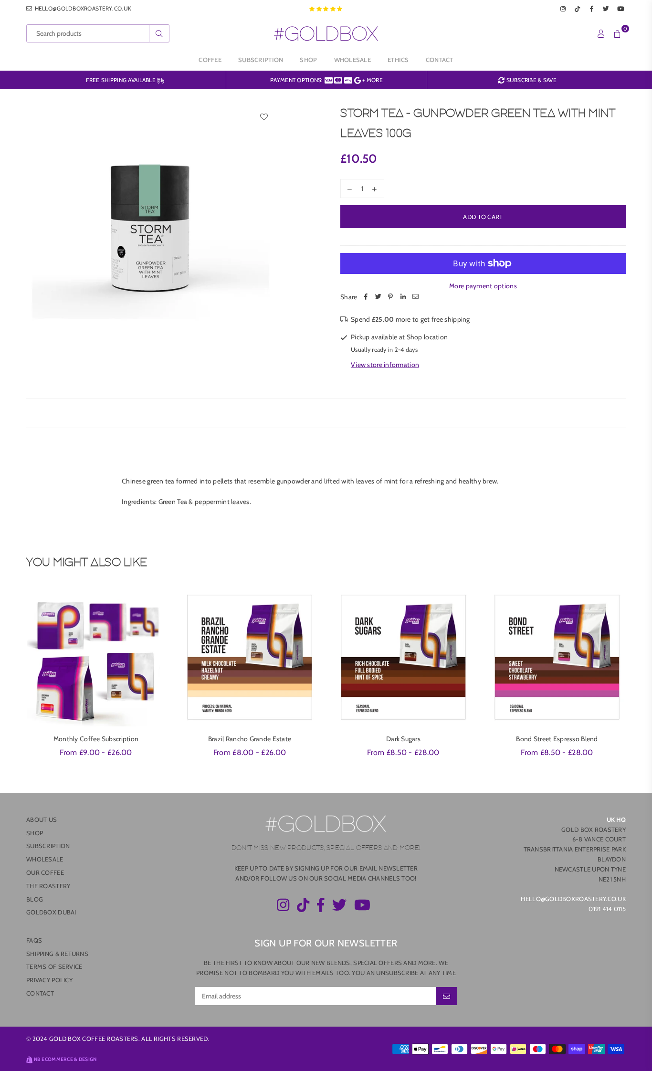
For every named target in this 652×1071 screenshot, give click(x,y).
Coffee (210, 59)
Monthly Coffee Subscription (96, 739)
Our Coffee (45, 872)
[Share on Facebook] (365, 297)
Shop (308, 59)
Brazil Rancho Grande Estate (250, 739)
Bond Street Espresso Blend (557, 739)
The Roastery (48, 886)
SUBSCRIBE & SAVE (531, 80)
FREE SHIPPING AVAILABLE (121, 80)
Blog (34, 899)
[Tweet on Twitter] (378, 297)
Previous (13, 678)
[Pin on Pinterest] (390, 297)
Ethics (398, 59)
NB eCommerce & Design (65, 1059)
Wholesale (352, 59)
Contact (439, 59)
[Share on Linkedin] (403, 297)
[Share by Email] (415, 297)
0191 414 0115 (607, 909)
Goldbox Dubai (51, 912)
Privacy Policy (49, 980)
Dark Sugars (403, 739)
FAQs (34, 940)
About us (41, 819)
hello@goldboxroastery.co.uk (82, 8)
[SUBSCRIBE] (446, 996)
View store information (385, 364)
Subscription (260, 59)
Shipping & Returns (57, 953)
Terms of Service (54, 966)
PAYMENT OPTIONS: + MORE (326, 80)
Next (639, 678)
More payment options (483, 286)
